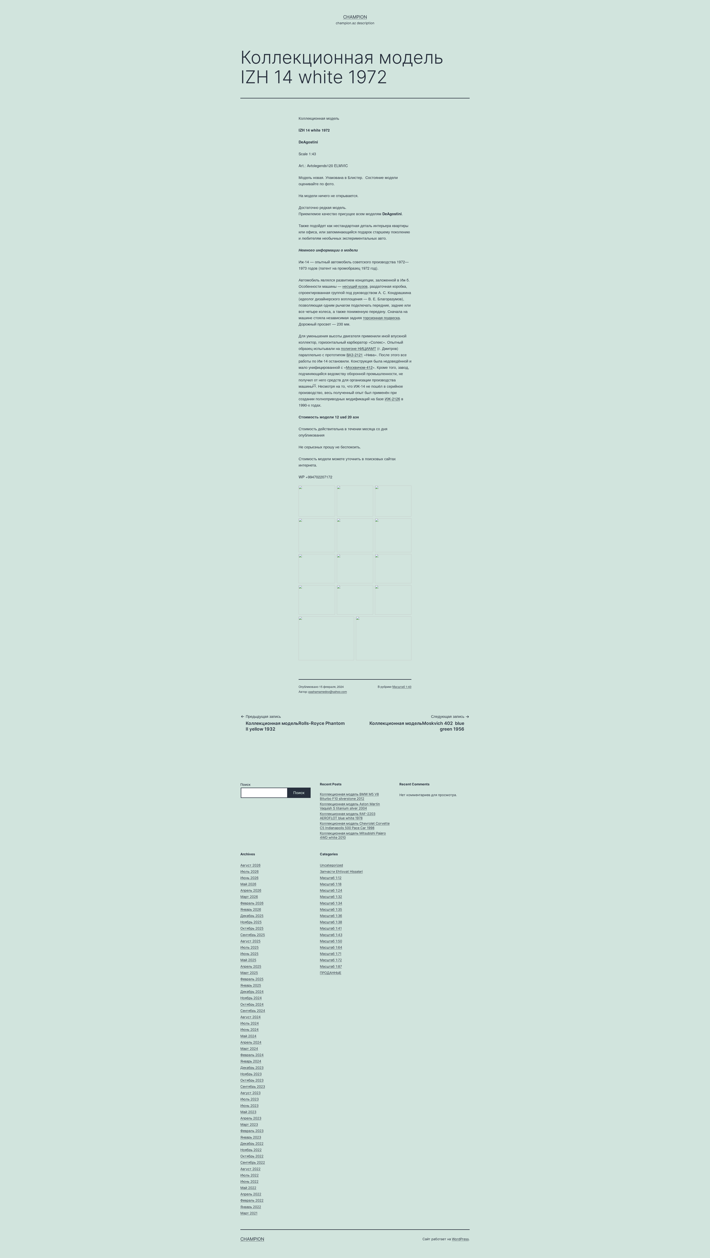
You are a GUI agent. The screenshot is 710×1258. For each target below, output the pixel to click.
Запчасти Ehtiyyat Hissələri (341, 871)
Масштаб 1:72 (331, 960)
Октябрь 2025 (251, 928)
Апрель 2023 (250, 1118)
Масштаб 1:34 (331, 903)
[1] (314, 385)
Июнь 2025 (249, 954)
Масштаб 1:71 (330, 954)
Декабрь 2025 (251, 916)
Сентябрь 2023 (252, 1086)
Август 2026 (250, 865)
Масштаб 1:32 (331, 897)
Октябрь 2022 (251, 1156)
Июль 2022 (249, 1175)
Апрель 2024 (250, 1042)
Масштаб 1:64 (331, 947)
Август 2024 (250, 1017)
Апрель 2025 (250, 966)
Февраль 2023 (251, 1131)
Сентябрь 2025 (252, 935)
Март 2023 (249, 1124)
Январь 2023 (250, 1137)
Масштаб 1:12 (331, 878)
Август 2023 (250, 1093)
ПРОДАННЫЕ (330, 973)
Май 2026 (248, 884)
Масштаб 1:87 (331, 966)
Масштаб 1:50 (331, 941)
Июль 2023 (249, 1099)
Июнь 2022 (249, 1181)
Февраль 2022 (251, 1200)
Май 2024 (248, 1036)
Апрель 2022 (250, 1194)
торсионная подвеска (381, 317)
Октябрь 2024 (252, 1004)
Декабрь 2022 (251, 1143)
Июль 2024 (249, 1023)
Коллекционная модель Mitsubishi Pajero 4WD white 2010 (353, 835)
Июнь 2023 (249, 1106)
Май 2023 (248, 1112)
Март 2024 (249, 1049)
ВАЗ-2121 (354, 354)
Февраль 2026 (251, 903)
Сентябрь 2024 (252, 1011)
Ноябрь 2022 (251, 1150)
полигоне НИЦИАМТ (358, 348)
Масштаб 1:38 (331, 922)
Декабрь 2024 (252, 992)
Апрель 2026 (250, 890)
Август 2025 (250, 941)
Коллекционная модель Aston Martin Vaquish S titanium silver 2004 (350, 806)
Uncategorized (331, 865)
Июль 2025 (249, 947)
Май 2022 (248, 1188)
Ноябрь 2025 (251, 922)
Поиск (245, 784)
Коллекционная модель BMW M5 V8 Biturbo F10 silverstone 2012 (349, 796)
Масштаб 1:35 (331, 909)
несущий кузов (355, 286)
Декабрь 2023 (251, 1068)
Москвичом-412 (359, 367)
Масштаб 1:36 (331, 916)
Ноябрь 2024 (251, 998)
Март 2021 (248, 1213)
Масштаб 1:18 (331, 884)
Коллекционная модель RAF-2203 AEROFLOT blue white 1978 (347, 816)
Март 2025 (249, 973)
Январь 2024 (250, 1061)
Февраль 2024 (252, 1055)
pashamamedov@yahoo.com (327, 692)
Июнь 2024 (249, 1029)
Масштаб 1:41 (331, 928)
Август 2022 (250, 1169)
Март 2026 (249, 897)
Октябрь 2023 (251, 1080)
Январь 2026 (250, 909)
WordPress (460, 1239)
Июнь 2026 (249, 878)
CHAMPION (355, 17)
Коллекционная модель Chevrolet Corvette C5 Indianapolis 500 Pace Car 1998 (355, 825)
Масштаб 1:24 (331, 890)
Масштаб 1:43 (401, 687)
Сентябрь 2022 (252, 1162)
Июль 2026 (249, 871)
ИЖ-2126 (392, 398)
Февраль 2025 (251, 979)
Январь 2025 (250, 985)
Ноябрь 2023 (251, 1074)
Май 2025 (248, 960)
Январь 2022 (250, 1207)
